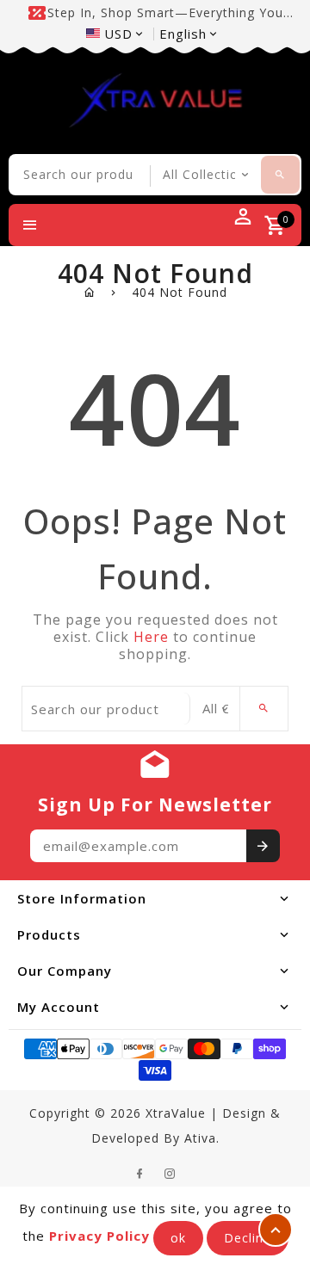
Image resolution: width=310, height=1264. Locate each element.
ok (178, 1238)
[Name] (263, 845)
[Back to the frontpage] (90, 292)
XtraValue (176, 1113)
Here (151, 636)
